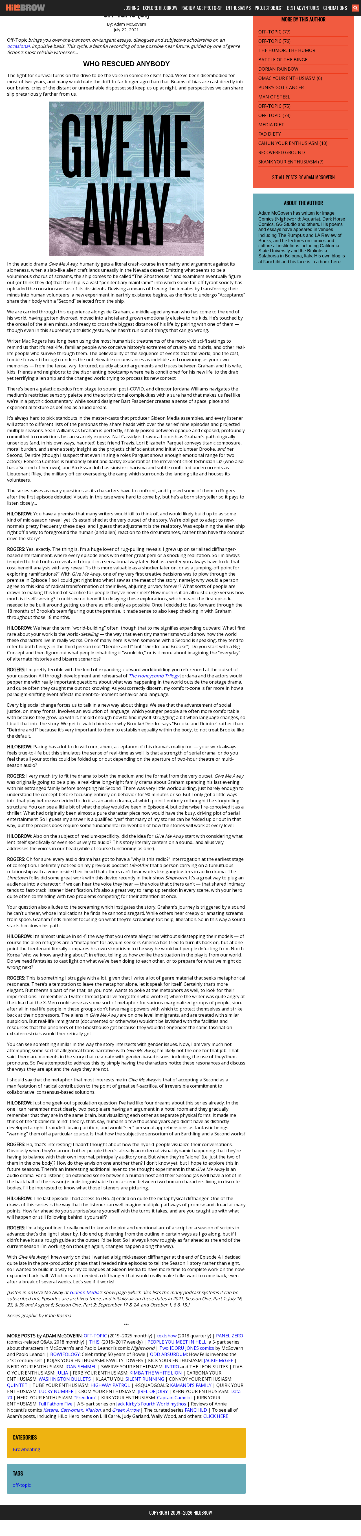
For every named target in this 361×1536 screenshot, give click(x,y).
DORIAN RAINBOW (278, 69)
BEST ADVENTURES (303, 8)
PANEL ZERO (229, 1336)
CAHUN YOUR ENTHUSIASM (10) (292, 143)
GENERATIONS (335, 8)
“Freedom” (85, 1397)
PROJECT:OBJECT (269, 8)
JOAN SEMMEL (80, 1367)
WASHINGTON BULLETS (65, 1379)
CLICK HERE (215, 1416)
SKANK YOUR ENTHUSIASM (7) (290, 162)
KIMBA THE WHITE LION (155, 1373)
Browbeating (26, 1449)
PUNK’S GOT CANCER (281, 87)
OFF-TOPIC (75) (274, 106)
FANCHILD (196, 1410)
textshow (167, 1336)
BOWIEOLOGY (65, 1354)
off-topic (22, 1485)
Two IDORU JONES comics (186, 1348)
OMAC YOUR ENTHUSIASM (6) (290, 78)
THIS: (94, 1342)
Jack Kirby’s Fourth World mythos (151, 1404)
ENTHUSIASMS (238, 8)
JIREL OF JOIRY (153, 1391)
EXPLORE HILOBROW (160, 8)
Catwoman (71, 1410)
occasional (18, 46)
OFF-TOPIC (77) (274, 32)
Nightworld (288, 219)
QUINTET (17, 1385)
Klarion (93, 1410)
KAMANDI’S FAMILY (191, 1385)
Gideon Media (84, 1292)
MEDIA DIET (271, 125)
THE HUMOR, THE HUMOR (286, 50)
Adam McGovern (319, 177)
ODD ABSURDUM (168, 1354)
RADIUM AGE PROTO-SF (201, 8)
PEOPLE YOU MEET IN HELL (177, 1342)
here (336, 262)
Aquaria (310, 219)
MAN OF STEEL (274, 97)
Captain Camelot (174, 1397)
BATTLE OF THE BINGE (282, 60)
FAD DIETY (269, 134)
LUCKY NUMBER (56, 1391)
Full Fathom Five (55, 1404)
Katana (50, 1410)
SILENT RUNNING (145, 1379)
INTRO (172, 1367)
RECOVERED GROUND (281, 152)
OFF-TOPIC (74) (274, 115)
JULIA (62, 1373)
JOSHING (131, 8)
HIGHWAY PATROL (110, 1385)
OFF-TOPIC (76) (274, 41)
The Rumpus (291, 235)
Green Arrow (125, 1410)
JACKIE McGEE (218, 1360)
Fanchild (271, 262)
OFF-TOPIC (95, 1336)
